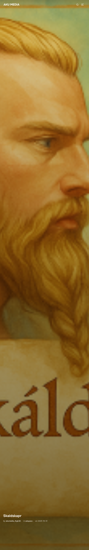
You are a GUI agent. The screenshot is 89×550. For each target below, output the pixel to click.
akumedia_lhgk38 (13, 521)
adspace (28, 521)
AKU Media (11, 4)
